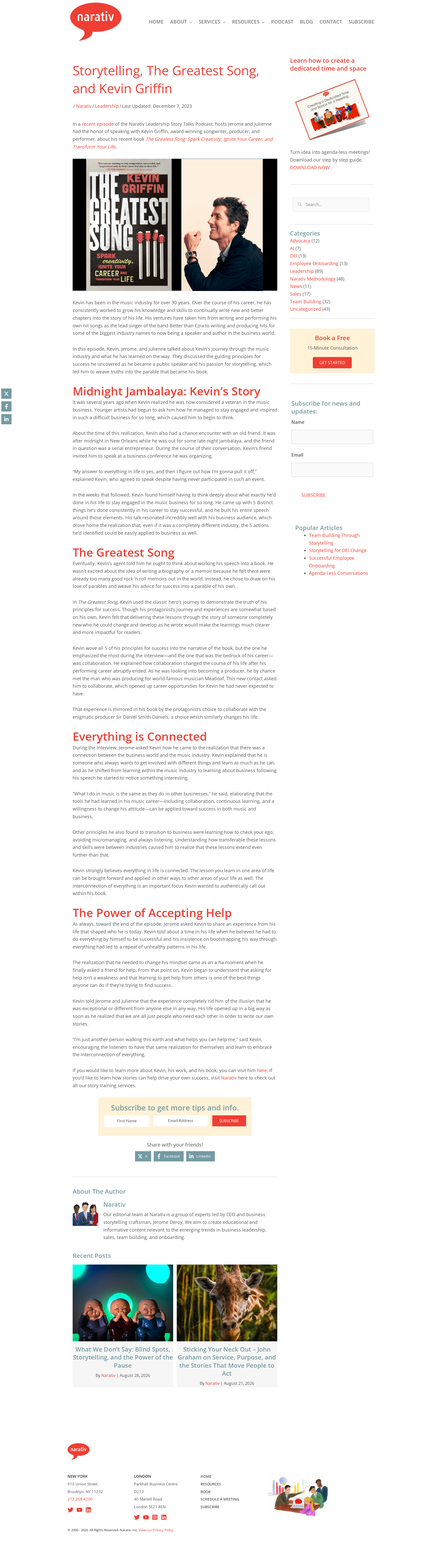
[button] (189, 21)
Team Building (305, 301)
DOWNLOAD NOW (310, 167)
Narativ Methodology (312, 279)
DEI (293, 256)
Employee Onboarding (314, 263)
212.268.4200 (80, 1499)
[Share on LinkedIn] (6, 419)
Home (206, 1476)
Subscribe (210, 1506)
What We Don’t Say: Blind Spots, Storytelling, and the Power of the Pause (123, 1357)
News (296, 286)
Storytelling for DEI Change (338, 550)
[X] (70, 1510)
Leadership (107, 106)
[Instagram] (155, 1517)
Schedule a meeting (220, 1499)
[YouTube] (79, 1510)
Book (206, 1491)
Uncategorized (305, 309)
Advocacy (300, 241)
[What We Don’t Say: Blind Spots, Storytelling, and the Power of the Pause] (123, 1302)
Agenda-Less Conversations (338, 573)
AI (292, 248)
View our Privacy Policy (156, 1530)
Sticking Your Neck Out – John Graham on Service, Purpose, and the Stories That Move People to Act (227, 1361)
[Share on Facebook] (6, 406)
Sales (295, 294)
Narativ (84, 106)
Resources (211, 1484)
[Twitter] (137, 1517)
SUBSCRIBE (229, 1120)
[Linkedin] (88, 1510)
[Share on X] (6, 394)
